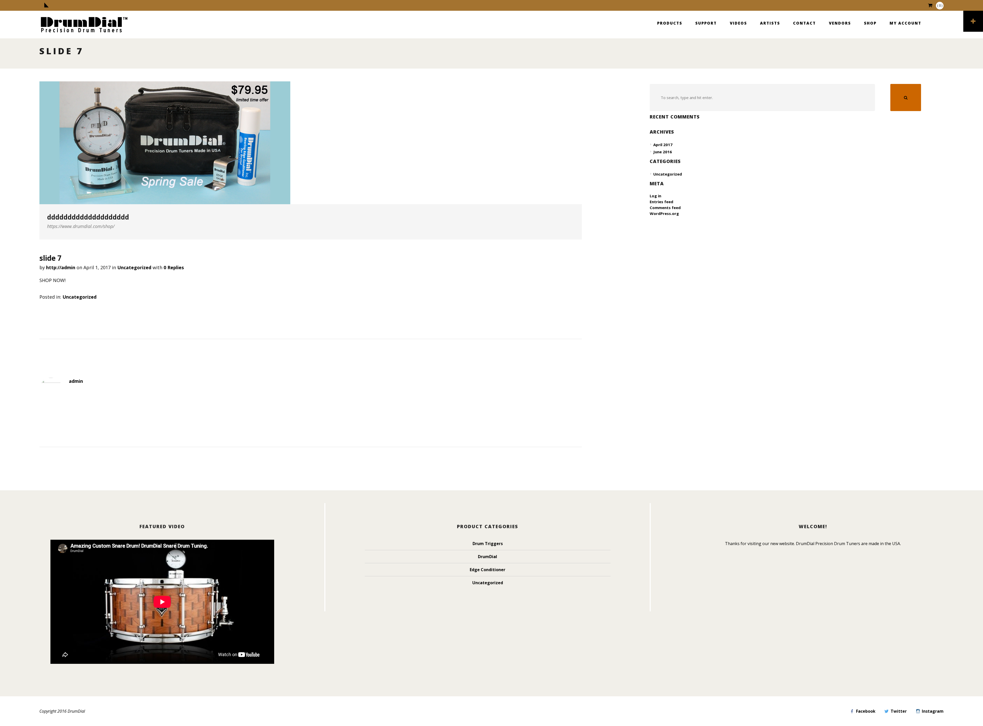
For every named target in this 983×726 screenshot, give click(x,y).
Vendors (840, 23)
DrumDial (487, 556)
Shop (870, 23)
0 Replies (174, 267)
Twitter (899, 711)
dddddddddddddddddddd (88, 217)
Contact (804, 23)
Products (669, 23)
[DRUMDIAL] (84, 25)
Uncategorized (134, 267)
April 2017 (662, 144)
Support (706, 23)
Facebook (865, 711)
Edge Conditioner (487, 569)
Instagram (933, 711)
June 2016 (662, 151)
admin (76, 381)
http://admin (60, 267)
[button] (905, 97)
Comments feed (665, 207)
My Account (905, 23)
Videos (738, 23)
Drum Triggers (488, 543)
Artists (770, 23)
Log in (655, 195)
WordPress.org (664, 213)
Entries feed (661, 201)
